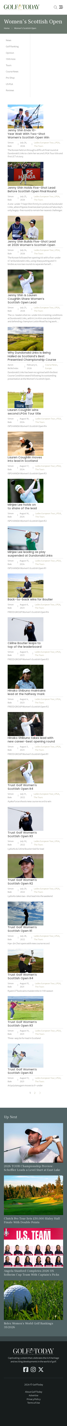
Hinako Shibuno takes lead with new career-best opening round (31, 739)
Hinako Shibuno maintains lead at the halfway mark (27, 692)
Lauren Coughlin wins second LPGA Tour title (24, 411)
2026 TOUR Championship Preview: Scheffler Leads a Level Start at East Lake (32, 1168)
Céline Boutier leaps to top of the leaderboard (24, 645)
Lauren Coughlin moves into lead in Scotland (25, 459)
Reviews (10, 90)
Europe (48, 368)
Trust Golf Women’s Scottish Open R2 (22, 881)
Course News (12, 71)
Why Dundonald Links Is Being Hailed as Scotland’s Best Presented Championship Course (32, 356)
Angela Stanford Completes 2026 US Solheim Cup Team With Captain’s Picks (31, 1273)
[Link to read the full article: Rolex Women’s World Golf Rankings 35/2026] (33, 1299)
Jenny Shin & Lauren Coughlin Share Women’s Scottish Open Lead (26, 298)
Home (7, 28)
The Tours (38, 146)
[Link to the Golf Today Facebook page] (25, 1370)
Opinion (10, 53)
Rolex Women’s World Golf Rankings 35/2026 (28, 1325)
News (8, 40)
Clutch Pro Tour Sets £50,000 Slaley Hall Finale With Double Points (32, 1220)
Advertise (33, 1395)
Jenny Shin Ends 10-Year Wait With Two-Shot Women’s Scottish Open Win (28, 133)
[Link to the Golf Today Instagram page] (33, 1370)
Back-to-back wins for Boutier (30, 599)
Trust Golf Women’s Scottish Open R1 (22, 929)
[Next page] (40, 1093)
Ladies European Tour (44, 142)
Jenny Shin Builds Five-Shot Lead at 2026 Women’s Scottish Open (32, 243)
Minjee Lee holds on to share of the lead (22, 506)
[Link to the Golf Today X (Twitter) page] (41, 1370)
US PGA (9, 84)
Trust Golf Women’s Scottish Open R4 (22, 787)
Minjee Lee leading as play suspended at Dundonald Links (30, 554)
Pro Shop (10, 77)
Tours (8, 65)
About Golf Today (33, 1391)
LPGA (57, 142)
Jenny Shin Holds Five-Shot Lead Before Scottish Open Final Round (32, 189)
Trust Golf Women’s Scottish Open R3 (22, 834)
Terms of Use (33, 1402)
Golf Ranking (12, 46)
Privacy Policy (33, 1399)
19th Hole (10, 59)
